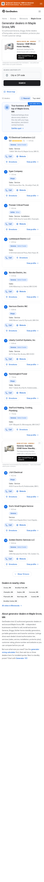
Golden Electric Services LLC (22, 540)
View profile (31, 162)
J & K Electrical (15, 472)
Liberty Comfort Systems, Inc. (22, 340)
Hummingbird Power (18, 374)
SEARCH (22, 83)
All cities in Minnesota (10, 606)
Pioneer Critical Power (19, 205)
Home (4, 19)
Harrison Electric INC (18, 306)
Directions (13, 162)
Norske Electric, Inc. (18, 272)
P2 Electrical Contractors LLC (22, 137)
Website (22, 156)
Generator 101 (22, 658)
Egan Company (15, 171)
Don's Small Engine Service (21, 506)
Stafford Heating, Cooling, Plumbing (21, 409)
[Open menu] (39, 11)
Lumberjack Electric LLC (20, 239)
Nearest (26, 98)
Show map (11, 92)
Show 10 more (23, 574)
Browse (13, 19)
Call (10, 156)
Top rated (36, 98)
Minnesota (24, 19)
